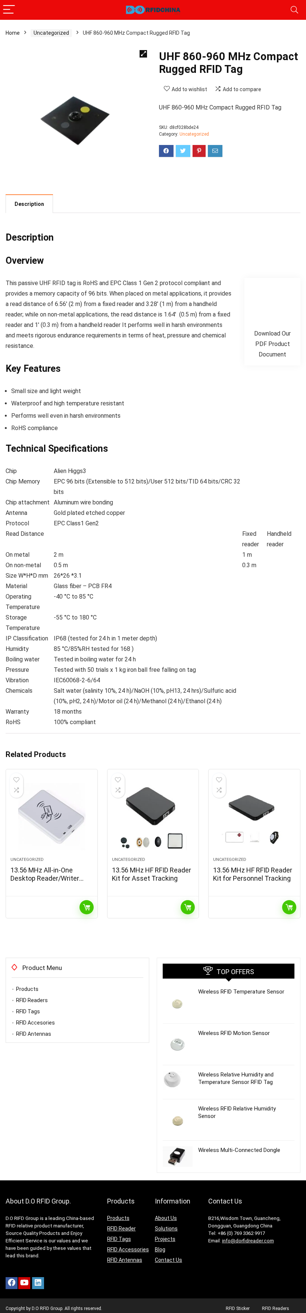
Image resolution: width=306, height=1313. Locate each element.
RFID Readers (32, 1000)
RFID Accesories (35, 1023)
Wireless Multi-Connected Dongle (239, 1150)
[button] (143, 54)
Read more (86, 907)
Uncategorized (51, 33)
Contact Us (168, 1260)
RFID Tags (28, 1011)
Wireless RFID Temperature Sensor (241, 991)
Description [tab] (29, 204)
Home (13, 33)
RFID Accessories (128, 1249)
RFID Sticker (238, 1308)
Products (27, 989)
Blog (160, 1249)
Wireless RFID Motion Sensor (234, 1033)
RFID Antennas (33, 1034)
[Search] (294, 10)
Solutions (166, 1229)
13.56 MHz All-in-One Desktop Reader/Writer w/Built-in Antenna (44, 878)
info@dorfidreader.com (248, 1241)
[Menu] (9, 10)
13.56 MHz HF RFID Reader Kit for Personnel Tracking (252, 874)
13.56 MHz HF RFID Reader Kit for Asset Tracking (151, 874)
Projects (165, 1239)
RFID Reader (121, 1229)
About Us (166, 1218)
